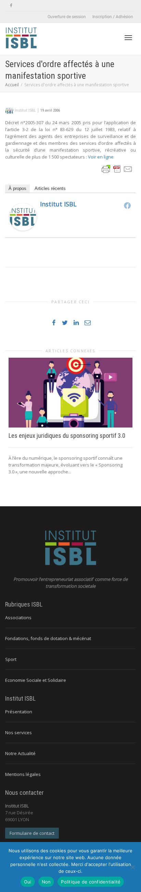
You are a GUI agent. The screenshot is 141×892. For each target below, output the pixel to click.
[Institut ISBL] (23, 217)
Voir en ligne (100, 157)
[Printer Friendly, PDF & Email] (117, 168)
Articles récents (50, 188)
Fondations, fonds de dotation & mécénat (48, 638)
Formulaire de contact (32, 833)
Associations (18, 617)
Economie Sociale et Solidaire (35, 680)
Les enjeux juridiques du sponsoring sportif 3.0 (67, 435)
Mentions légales (23, 774)
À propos (17, 188)
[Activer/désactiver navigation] (128, 37)
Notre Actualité (20, 753)
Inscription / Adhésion (112, 16)
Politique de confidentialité (90, 881)
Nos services (18, 732)
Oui (27, 881)
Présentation (18, 712)
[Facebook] (11, 5)
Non (46, 881)
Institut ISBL (58, 204)
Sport (10, 659)
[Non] (132, 867)
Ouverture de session (67, 16)
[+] (70, 393)
